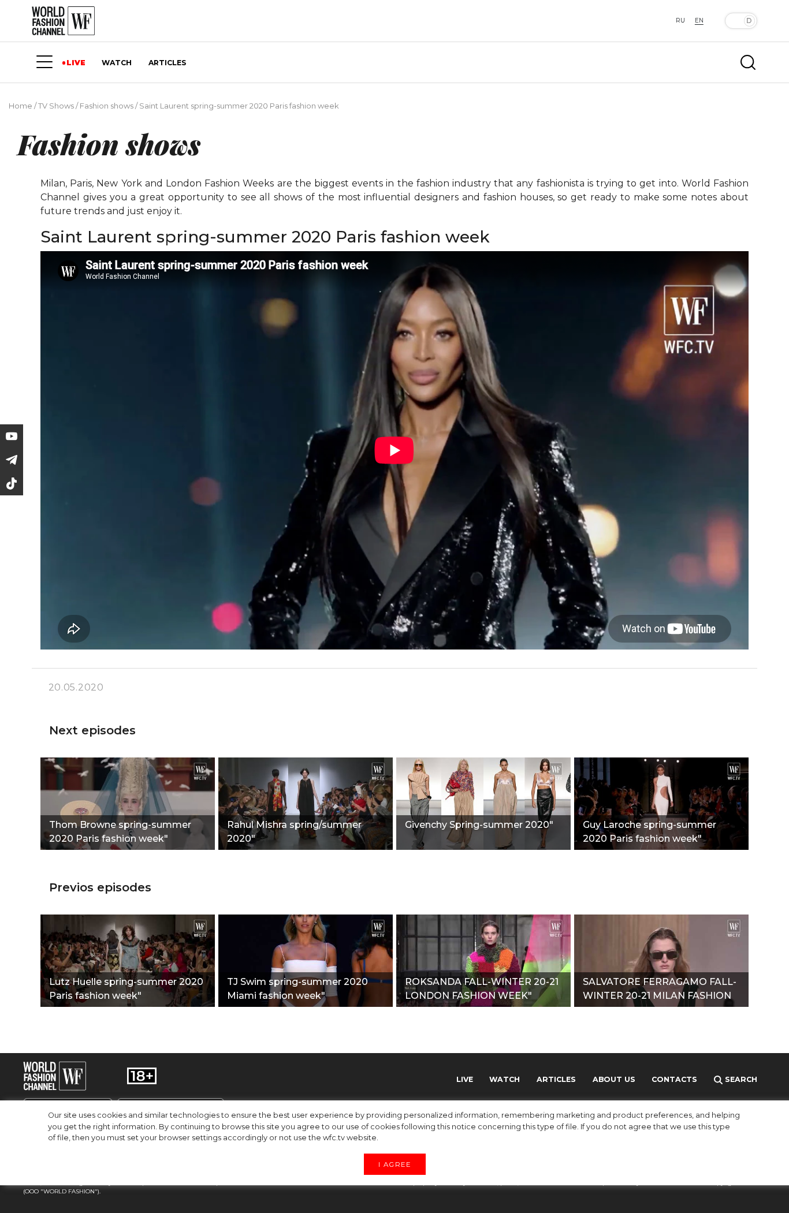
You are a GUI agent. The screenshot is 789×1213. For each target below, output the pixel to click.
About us (614, 1079)
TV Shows (56, 105)
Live (464, 1079)
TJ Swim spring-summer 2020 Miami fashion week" (297, 988)
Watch (504, 1079)
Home (20, 105)
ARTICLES (167, 62)
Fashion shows (106, 105)
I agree (394, 1164)
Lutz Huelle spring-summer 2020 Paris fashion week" (126, 988)
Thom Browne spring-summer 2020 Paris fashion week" (120, 831)
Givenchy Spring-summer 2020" (479, 824)
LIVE (75, 62)
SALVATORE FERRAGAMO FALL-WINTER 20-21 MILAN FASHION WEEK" (659, 990)
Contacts (674, 1079)
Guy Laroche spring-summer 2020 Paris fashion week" (649, 831)
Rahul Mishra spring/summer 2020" (294, 831)
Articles (556, 1079)
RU (680, 20)
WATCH (117, 62)
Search (740, 1079)
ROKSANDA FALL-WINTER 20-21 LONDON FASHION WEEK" (482, 988)
